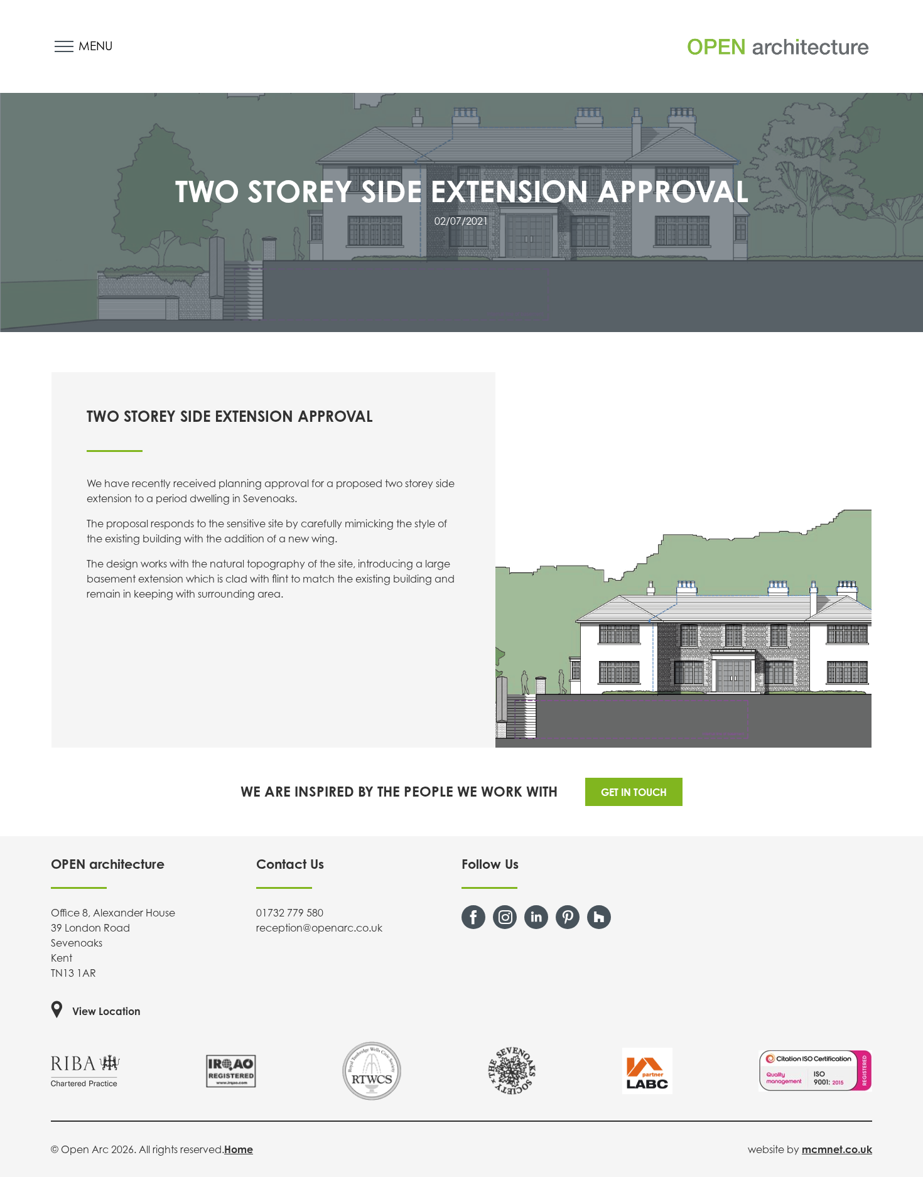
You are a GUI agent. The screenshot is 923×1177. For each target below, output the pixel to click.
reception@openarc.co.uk (319, 928)
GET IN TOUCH (634, 792)
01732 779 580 (289, 912)
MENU (95, 45)
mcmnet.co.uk (837, 1149)
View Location (106, 1011)
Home (238, 1149)
